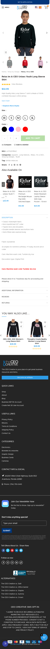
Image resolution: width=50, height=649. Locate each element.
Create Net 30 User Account (13, 405)
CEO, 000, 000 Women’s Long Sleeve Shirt (13, 340)
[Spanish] (40, 7)
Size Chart (6, 101)
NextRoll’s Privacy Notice (37, 539)
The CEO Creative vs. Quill (11, 584)
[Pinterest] (14, 165)
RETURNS (6, 303)
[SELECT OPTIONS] (21, 326)
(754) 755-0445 (16, 484)
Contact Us (6, 433)
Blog (3, 398)
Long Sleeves (24, 155)
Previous (3, 184)
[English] (36, 7)
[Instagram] (12, 562)
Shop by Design (13, 72)
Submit (7, 530)
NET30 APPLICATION (25, 2)
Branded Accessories (10, 451)
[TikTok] (21, 562)
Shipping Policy (8, 430)
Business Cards (7, 457)
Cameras (5, 461)
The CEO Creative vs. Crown (12, 597)
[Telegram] (20, 165)
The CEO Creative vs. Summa (12, 594)
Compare (7, 145)
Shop (4, 392)
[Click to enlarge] (5, 52)
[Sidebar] (3, 198)
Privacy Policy (7, 419)
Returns (5, 423)
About (4, 395)
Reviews (5, 297)
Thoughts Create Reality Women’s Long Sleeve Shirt (37, 341)
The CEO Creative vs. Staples (12, 590)
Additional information (12, 290)
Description (7, 217)
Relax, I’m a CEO (27, 72)
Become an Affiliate (25, 377)
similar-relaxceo (12, 160)
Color (4, 124)
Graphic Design (7, 454)
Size (3, 110)
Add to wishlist (22, 145)
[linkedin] (17, 165)
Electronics (6, 447)
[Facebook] (9, 165)
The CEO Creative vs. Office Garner (14, 587)
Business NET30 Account (12, 402)
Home (4, 72)
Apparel (15, 155)
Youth (18, 157)
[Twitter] (11, 165)
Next (46, 184)
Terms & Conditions (9, 426)
